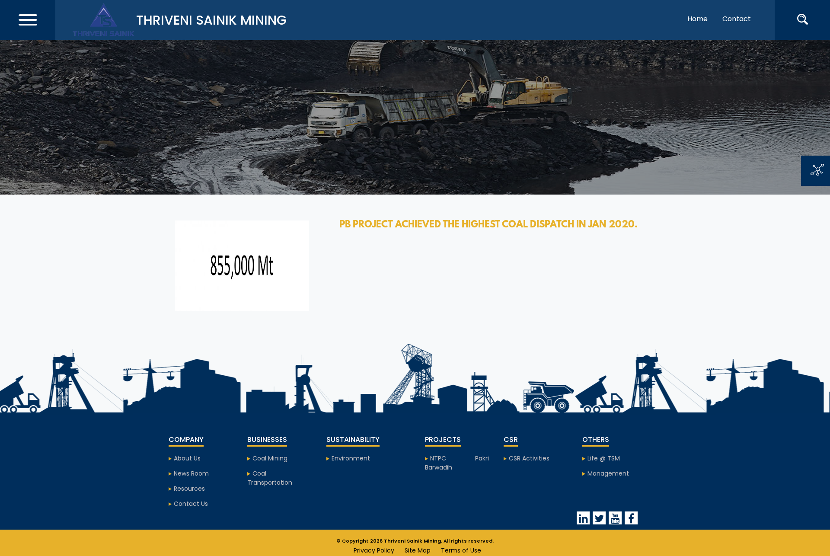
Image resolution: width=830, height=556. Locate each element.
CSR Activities (529, 458)
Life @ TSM (603, 458)
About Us (187, 458)
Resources (189, 488)
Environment (351, 458)
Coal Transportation (269, 478)
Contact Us (191, 503)
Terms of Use (461, 550)
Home (697, 19)
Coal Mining (269, 458)
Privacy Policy (374, 550)
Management (608, 473)
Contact (736, 19)
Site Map (418, 550)
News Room (191, 473)
